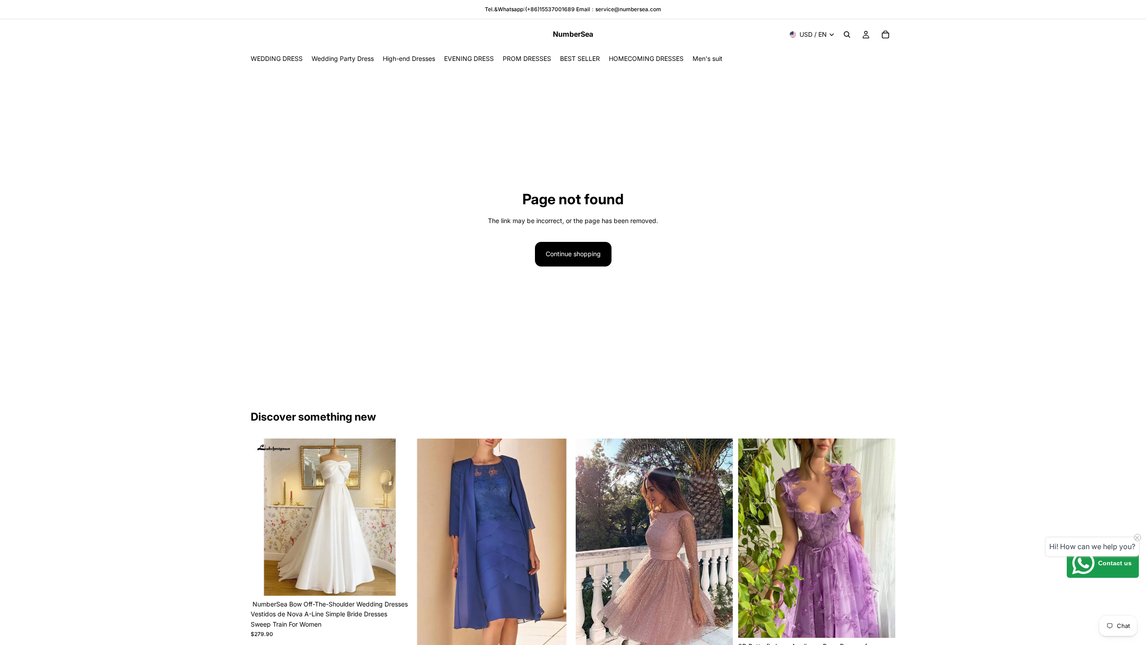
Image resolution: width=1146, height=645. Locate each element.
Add (401, 581)
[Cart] (885, 34)
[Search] (847, 34)
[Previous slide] (264, 517)
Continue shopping (573, 254)
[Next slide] (394, 517)
